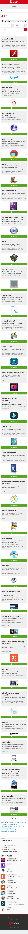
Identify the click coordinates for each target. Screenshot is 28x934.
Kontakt (17, 917)
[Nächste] (19, 819)
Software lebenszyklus (7, 828)
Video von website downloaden (9, 851)
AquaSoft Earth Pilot (9, 453)
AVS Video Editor (8, 796)
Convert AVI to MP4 (9, 321)
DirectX (4, 242)
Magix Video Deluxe (9, 511)
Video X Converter (11, 893)
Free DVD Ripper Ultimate (11, 591)
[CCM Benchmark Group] (14, 923)
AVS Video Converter (9, 427)
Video (13, 11)
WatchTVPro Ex (7, 269)
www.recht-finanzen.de (14, 927)
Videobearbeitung (12, 858)
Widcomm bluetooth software (9, 849)
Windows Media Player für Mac (13, 217)
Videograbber (7, 295)
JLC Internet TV (7, 347)
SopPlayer (5, 566)
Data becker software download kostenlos (12, 826)
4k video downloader (7, 843)
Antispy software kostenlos (8, 845)
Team (3, 917)
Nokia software (5, 847)
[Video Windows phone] (22, 21)
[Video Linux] (9, 21)
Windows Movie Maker (10, 165)
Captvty (5, 722)
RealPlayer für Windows (10, 65)
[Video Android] (19, 21)
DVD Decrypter (7, 538)
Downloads (7, 11)
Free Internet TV (8, 669)
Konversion (10, 880)
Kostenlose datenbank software (9, 824)
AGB (7, 917)
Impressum (23, 917)
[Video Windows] (2, 21)
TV (8, 869)
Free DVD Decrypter (9, 113)
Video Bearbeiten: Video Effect (13, 373)
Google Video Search (12, 887)
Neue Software (6, 856)
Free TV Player (7, 139)
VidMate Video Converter (13, 898)
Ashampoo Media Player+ (11, 769)
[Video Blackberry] (25, 21)
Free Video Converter (9, 191)
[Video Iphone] (12, 21)
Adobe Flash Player (9, 39)
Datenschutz (12, 917)
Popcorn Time (7, 87)
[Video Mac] (5, 21)
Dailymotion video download (8, 831)
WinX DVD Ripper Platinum (11, 616)
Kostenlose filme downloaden (9, 830)
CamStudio (6, 742)
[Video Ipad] (15, 21)
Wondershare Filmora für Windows (15, 904)
